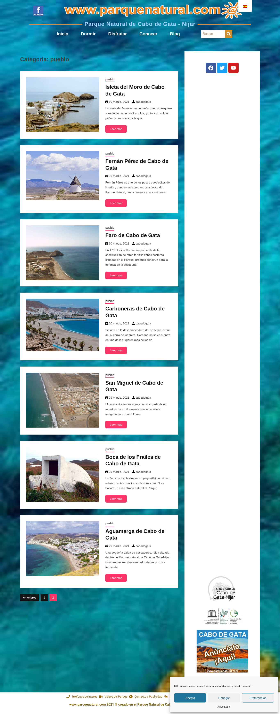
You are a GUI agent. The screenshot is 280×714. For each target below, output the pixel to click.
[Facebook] (211, 68)
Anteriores (29, 597)
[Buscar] (228, 34)
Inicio (62, 33)
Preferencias (257, 698)
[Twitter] (222, 68)
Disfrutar (117, 33)
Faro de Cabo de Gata (132, 235)
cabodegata (143, 101)
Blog (175, 33)
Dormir (88, 33)
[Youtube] (233, 68)
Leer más (116, 128)
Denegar (224, 698)
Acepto (190, 698)
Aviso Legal (224, 706)
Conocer (148, 33)
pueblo (109, 79)
